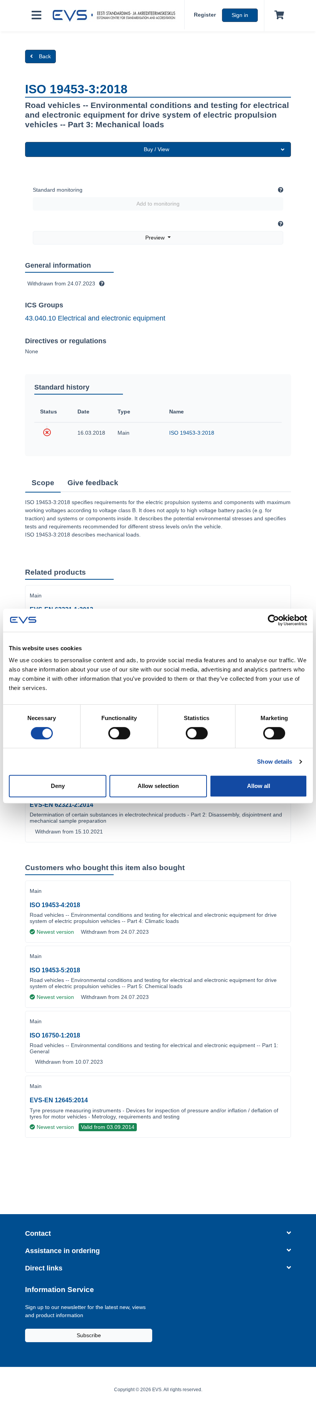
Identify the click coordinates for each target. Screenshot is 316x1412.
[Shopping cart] (277, 15)
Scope (43, 483)
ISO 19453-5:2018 (55, 970)
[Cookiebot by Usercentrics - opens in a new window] (273, 620)
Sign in (240, 15)
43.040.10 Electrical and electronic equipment (95, 318)
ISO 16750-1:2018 (55, 1035)
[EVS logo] (116, 15)
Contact (38, 1233)
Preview (155, 237)
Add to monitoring (158, 204)
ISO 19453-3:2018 (191, 433)
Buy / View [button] (156, 149)
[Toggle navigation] (36, 15)
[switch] (119, 733)
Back (45, 56)
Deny (58, 786)
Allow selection (158, 786)
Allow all (258, 786)
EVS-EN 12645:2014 (59, 1100)
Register (205, 15)
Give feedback (92, 483)
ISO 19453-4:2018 (55, 905)
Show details (274, 761)
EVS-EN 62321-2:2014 (61, 804)
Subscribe (89, 1335)
